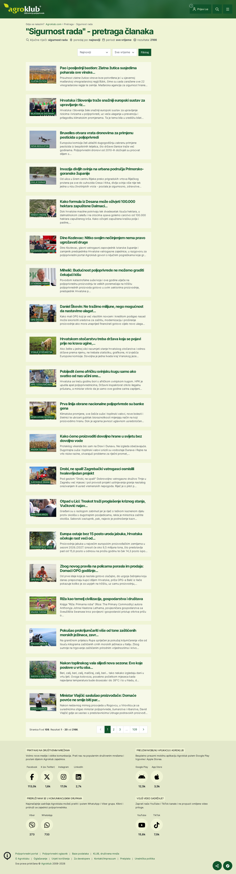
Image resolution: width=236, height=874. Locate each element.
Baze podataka (80, 853)
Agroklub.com (53, 24)
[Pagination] (143, 729)
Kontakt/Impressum (105, 858)
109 (134, 729)
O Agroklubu (22, 858)
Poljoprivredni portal (27, 853)
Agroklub (46, 863)
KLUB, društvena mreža (106, 853)
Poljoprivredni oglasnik (55, 853)
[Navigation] (227, 9)
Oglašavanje (40, 858)
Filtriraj (145, 52)
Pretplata (125, 858)
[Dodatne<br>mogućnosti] (227, 865)
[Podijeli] (217, 865)
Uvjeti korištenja (61, 858)
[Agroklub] (24, 8)
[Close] (217, 9)
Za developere (82, 858)
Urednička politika (145, 858)
